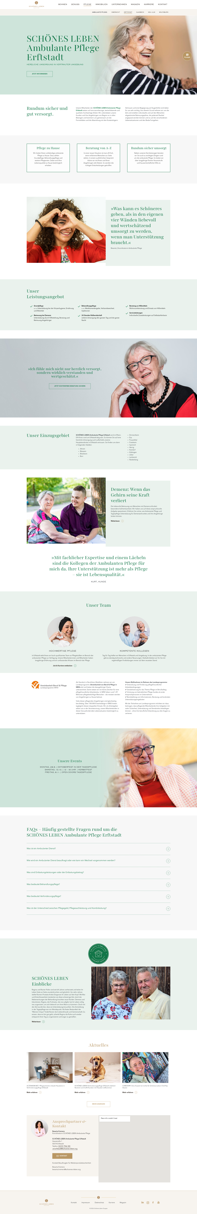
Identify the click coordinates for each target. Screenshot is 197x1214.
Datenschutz (99, 1203)
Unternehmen (119, 4)
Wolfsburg (163, 12)
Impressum (86, 1203)
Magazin (135, 4)
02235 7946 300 (64, 1146)
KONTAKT (63, 1156)
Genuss (75, 4)
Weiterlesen (115, 521)
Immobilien (101, 4)
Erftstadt (128, 12)
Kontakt (162, 4)
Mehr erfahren (32, 1092)
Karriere (149, 4)
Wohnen (62, 4)
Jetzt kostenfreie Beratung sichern (69, 386)
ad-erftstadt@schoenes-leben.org (65, 1149)
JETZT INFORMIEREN (39, 74)
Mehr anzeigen (98, 1104)
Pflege (87, 4)
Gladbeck (140, 12)
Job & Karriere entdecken (62, 666)
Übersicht (115, 12)
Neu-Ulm (151, 12)
